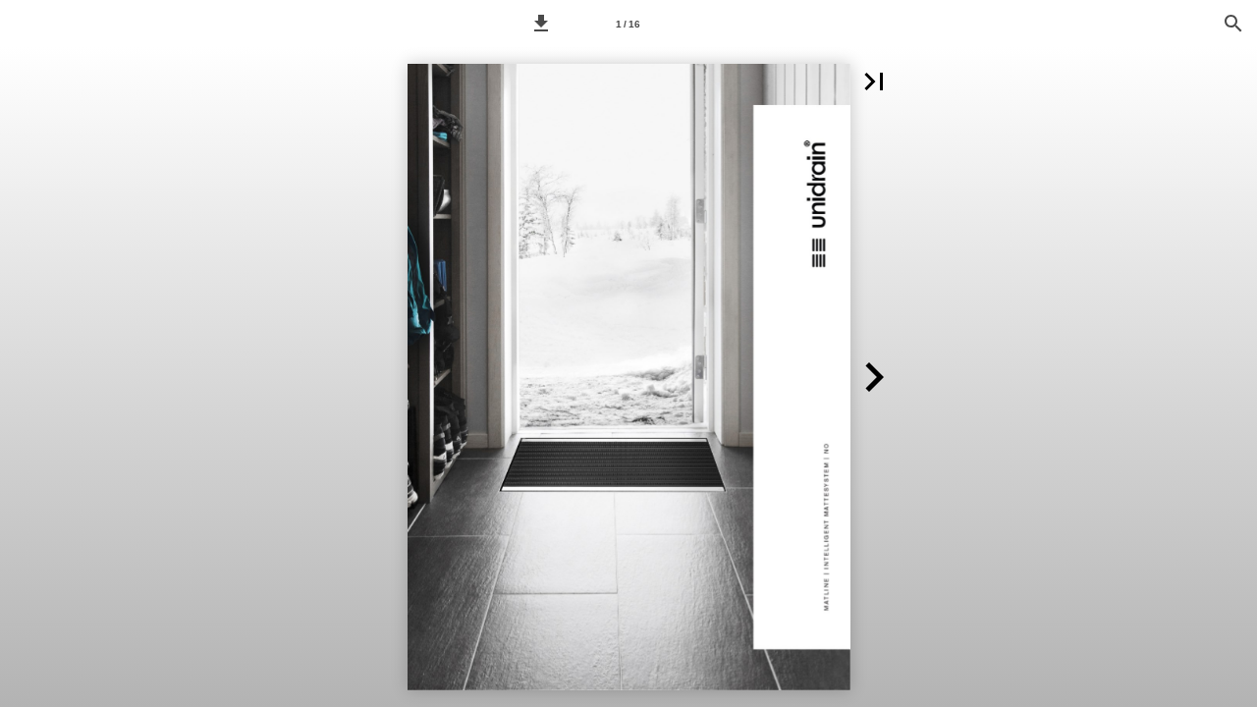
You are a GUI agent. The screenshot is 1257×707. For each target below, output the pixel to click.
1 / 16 (628, 24)
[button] (541, 23)
